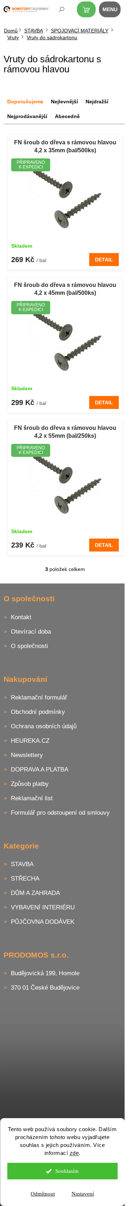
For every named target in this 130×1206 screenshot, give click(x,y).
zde (74, 1153)
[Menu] (114, 11)
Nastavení (83, 1194)
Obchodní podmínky (38, 711)
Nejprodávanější (27, 116)
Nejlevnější (64, 101)
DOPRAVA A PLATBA (39, 769)
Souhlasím (67, 1171)
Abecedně (67, 116)
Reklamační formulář (39, 697)
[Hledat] (56, 11)
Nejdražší (97, 101)
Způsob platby (30, 783)
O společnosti (29, 646)
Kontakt (21, 617)
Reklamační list (32, 798)
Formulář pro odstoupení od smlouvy (60, 812)
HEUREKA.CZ (30, 740)
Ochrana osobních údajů (44, 726)
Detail (104, 259)
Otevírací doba (31, 631)
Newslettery (27, 755)
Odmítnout (43, 1194)
